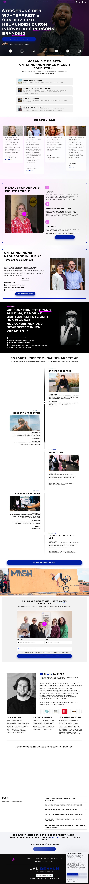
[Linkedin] (83, 2)
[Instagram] (80, 2)
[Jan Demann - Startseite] (4, 1)
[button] (76, 463)
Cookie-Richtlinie (71, 881)
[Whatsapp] (86, 2)
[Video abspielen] (24, 214)
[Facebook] (77, 2)
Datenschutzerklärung (72, 879)
